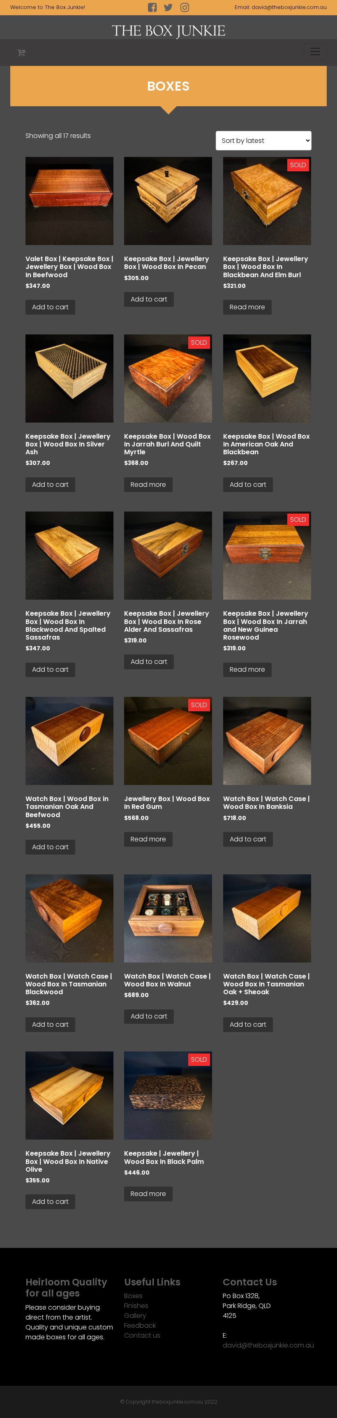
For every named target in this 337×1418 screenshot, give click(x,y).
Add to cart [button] (50, 307)
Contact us (142, 1335)
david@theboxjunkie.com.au (289, 7)
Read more (247, 307)
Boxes (133, 1296)
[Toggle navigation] (315, 51)
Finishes (136, 1306)
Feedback (140, 1325)
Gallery (135, 1315)
